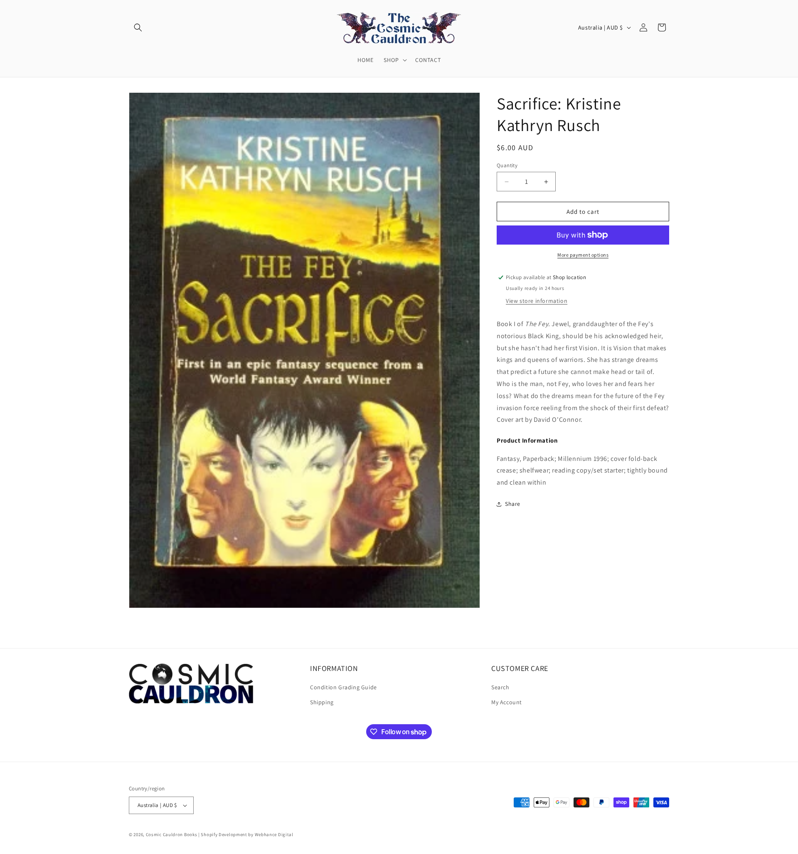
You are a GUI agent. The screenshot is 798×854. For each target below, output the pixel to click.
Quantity (507, 165)
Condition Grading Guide (343, 687)
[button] (138, 27)
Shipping (322, 702)
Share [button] (512, 503)
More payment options (582, 255)
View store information (536, 300)
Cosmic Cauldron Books (171, 834)
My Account (506, 702)
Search (500, 687)
